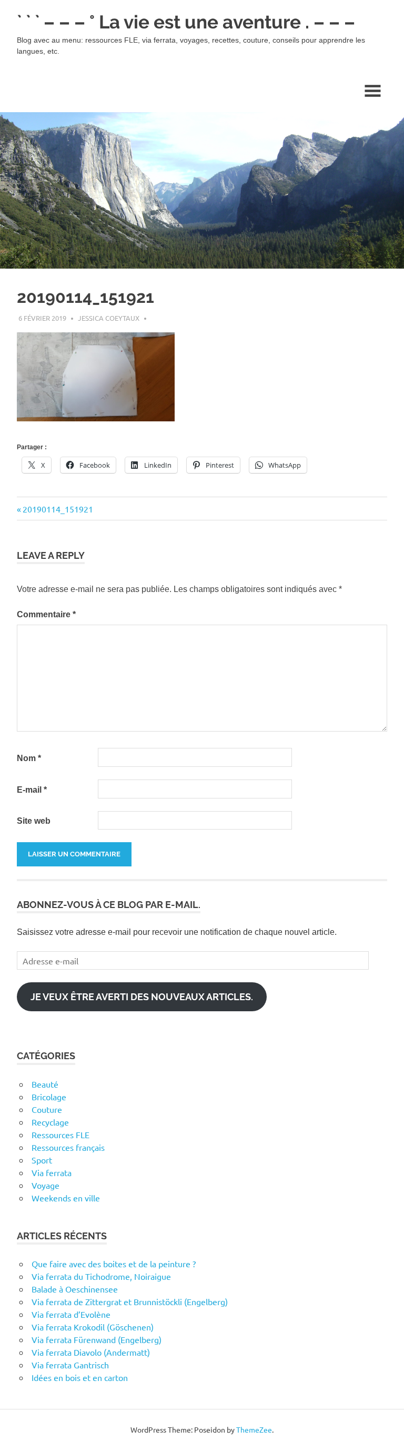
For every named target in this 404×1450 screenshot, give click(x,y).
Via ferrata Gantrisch (70, 1364)
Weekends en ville (66, 1197)
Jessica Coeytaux (108, 317)
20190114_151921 (57, 509)
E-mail (32, 789)
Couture (47, 1109)
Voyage (45, 1185)
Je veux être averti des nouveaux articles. (142, 996)
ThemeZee (254, 1429)
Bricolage (49, 1096)
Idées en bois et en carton (80, 1377)
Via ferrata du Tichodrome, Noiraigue (101, 1276)
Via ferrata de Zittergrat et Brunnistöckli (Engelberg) (130, 1301)
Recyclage (50, 1122)
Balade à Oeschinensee (75, 1289)
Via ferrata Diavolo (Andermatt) (91, 1352)
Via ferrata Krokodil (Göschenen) (93, 1326)
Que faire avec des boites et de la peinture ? (114, 1263)
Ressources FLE (60, 1134)
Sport (42, 1160)
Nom (29, 758)
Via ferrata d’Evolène (71, 1314)
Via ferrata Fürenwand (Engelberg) (96, 1339)
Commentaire (46, 614)
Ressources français (68, 1147)
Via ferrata (52, 1172)
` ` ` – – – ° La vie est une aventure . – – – (186, 22)
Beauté (45, 1084)
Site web (33, 820)
